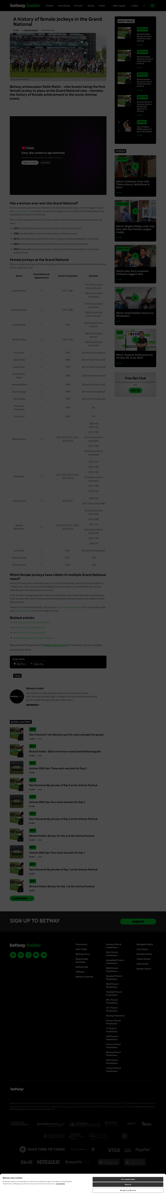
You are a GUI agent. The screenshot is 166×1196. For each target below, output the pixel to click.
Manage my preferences (128, 1190)
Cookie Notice (60, 1184)
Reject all (128, 1184)
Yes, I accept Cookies (128, 1179)
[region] (83, 1185)
